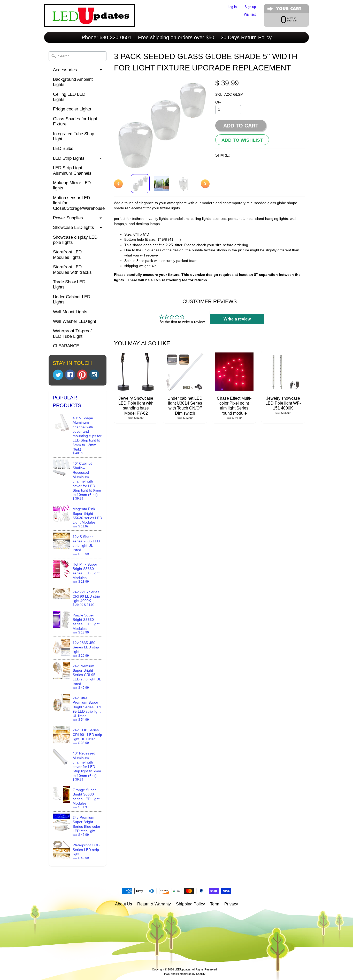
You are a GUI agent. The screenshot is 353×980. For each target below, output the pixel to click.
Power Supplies (68, 217)
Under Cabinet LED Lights (71, 299)
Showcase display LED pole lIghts (75, 240)
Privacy (231, 904)
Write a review (237, 319)
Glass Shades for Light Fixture (75, 121)
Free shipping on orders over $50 (176, 37)
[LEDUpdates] (89, 20)
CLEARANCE (66, 345)
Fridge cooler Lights (72, 109)
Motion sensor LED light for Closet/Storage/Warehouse (79, 203)
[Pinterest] (82, 374)
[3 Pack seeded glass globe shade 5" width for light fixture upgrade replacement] (140, 183)
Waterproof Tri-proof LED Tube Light (72, 333)
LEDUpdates (183, 969)
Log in (232, 7)
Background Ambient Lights (73, 82)
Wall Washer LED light (74, 321)
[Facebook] (70, 374)
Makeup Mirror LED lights (72, 185)
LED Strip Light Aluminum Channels (72, 170)
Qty (218, 102)
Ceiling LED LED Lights (69, 97)
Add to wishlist (242, 139)
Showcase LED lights (73, 227)
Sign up (250, 7)
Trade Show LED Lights (69, 284)
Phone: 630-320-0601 (107, 37)
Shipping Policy (190, 904)
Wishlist (250, 15)
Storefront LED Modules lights (67, 255)
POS (167, 973)
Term (214, 904)
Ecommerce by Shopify (190, 973)
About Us (123, 904)
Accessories (65, 69)
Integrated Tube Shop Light (73, 136)
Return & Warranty (154, 904)
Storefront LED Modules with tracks (72, 269)
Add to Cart (240, 125)
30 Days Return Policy (246, 37)
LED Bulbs (63, 148)
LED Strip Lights (69, 158)
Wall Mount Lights (70, 311)
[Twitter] (58, 374)
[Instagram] (94, 374)
